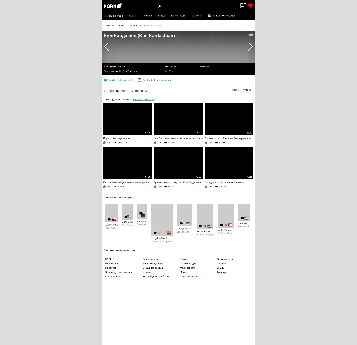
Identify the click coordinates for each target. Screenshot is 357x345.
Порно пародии (188, 263)
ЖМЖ (220, 268)
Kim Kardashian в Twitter (121, 80)
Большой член (151, 259)
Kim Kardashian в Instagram (157, 80)
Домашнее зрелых (153, 268)
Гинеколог (110, 268)
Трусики (221, 263)
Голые (183, 259)
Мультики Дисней (152, 263)
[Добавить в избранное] (250, 5)
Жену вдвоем (187, 268)
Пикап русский (113, 276)
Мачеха (184, 272)
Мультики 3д (112, 263)
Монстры (222, 272)
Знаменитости (225, 259)
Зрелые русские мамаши (119, 272)
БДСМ (108, 259)
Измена (147, 272)
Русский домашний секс (156, 276)
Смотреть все (187, 276)
